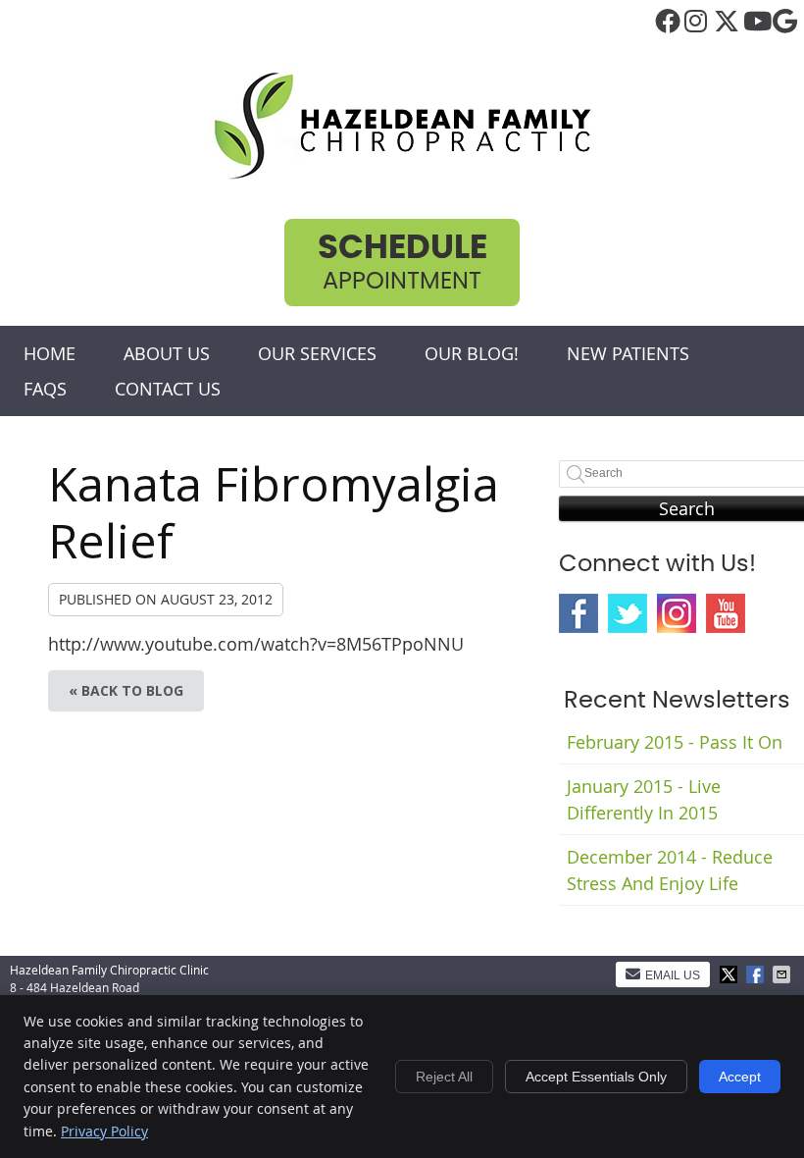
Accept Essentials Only (596, 1076)
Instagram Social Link (676, 613)
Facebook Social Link (578, 613)
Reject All (444, 1076)
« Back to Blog (126, 690)
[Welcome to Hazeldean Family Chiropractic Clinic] (402, 175)
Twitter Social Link (627, 613)
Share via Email (783, 974)
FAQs (45, 388)
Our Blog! (472, 353)
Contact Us (168, 388)
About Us (167, 353)
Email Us (672, 975)
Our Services (317, 353)
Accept (740, 1076)
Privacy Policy (104, 1131)
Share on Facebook (757, 974)
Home (49, 353)
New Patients (628, 353)
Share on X (730, 974)
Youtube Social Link (725, 613)
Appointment (402, 262)
